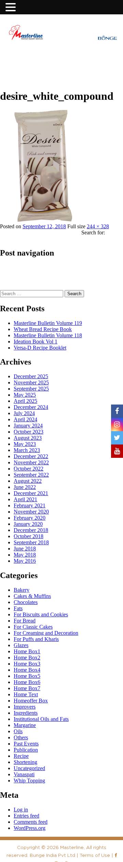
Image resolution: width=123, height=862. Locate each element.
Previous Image (18, 70)
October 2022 (28, 468)
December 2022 (31, 456)
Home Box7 (27, 688)
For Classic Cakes (33, 627)
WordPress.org (29, 828)
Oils (18, 731)
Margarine (25, 725)
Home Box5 (27, 676)
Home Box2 (27, 657)
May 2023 (25, 444)
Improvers (25, 707)
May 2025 (25, 395)
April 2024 (25, 419)
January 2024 (28, 425)
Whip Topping (29, 780)
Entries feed (26, 816)
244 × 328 (98, 226)
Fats (18, 608)
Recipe (21, 756)
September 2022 (31, 475)
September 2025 (31, 389)
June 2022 (25, 487)
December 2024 (31, 407)
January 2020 (28, 524)
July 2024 (24, 413)
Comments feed (30, 822)
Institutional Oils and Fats (41, 719)
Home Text (26, 694)
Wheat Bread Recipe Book (43, 329)
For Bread (25, 621)
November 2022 (31, 462)
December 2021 (31, 493)
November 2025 (31, 382)
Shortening (25, 762)
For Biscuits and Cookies (41, 614)
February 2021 (29, 505)
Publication (26, 750)
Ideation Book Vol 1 (35, 341)
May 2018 (25, 555)
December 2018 (31, 530)
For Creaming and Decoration (46, 633)
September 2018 (31, 542)
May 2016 (25, 561)
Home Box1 (27, 651)
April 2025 (25, 401)
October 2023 (28, 432)
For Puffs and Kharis (36, 639)
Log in (21, 809)
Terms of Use (95, 855)
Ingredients (26, 713)
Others (21, 737)
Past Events (26, 744)
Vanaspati (24, 774)
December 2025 (31, 376)
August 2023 (28, 438)
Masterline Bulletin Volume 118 (48, 335)
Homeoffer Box (31, 700)
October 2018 (28, 536)
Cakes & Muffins (32, 596)
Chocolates (26, 602)
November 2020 (31, 512)
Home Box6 (27, 682)
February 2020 (29, 518)
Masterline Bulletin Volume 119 (48, 323)
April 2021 (25, 499)
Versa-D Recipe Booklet (40, 348)
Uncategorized (29, 768)
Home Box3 (27, 664)
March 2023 (27, 450)
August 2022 (28, 481)
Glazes (21, 645)
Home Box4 (27, 670)
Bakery (21, 590)
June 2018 (25, 548)
